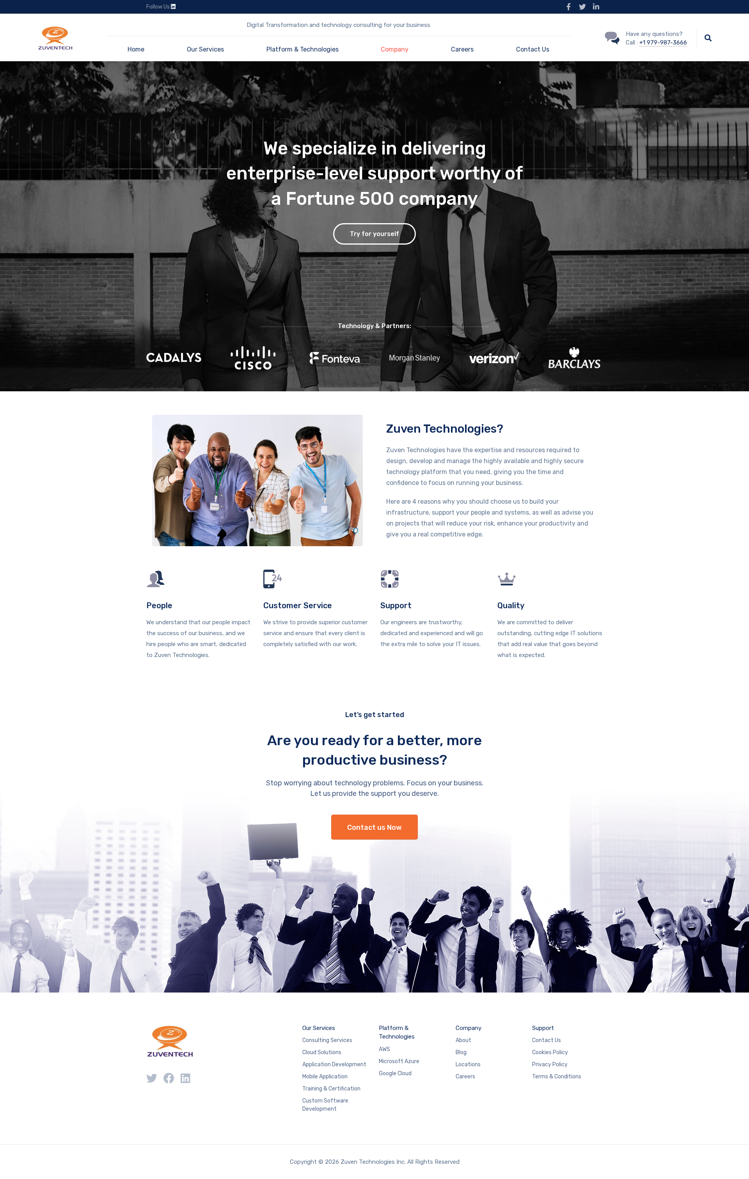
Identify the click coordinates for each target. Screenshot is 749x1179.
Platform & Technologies (302, 49)
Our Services (205, 49)
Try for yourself (374, 234)
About (463, 1040)
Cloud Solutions (321, 1052)
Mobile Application (325, 1076)
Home (136, 49)
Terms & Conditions (556, 1076)
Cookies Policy (550, 1052)
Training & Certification (331, 1088)
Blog (461, 1052)
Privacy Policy (550, 1064)
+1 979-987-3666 (663, 42)
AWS (384, 1049)
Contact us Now (374, 827)
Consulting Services (327, 1040)
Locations (468, 1064)
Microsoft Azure (399, 1061)
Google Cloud (395, 1073)
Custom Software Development (325, 1104)
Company (394, 49)
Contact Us (532, 49)
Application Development (334, 1064)
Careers (462, 49)
